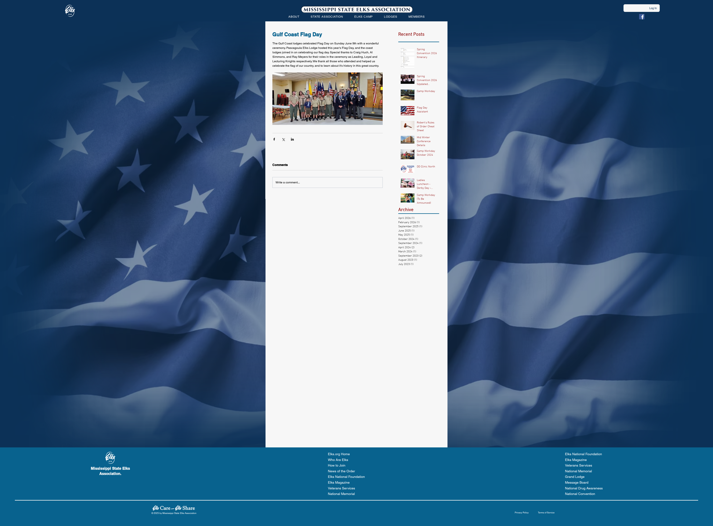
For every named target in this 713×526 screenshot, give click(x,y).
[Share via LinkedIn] (292, 139)
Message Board (576, 482)
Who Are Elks (338, 460)
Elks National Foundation (346, 477)
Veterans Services (341, 488)
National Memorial (341, 494)
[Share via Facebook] (274, 139)
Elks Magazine (339, 482)
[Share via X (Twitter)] (283, 139)
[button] (294, 16)
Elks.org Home (339, 454)
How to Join (336, 465)
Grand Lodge (575, 477)
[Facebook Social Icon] (641, 16)
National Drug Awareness (584, 488)
